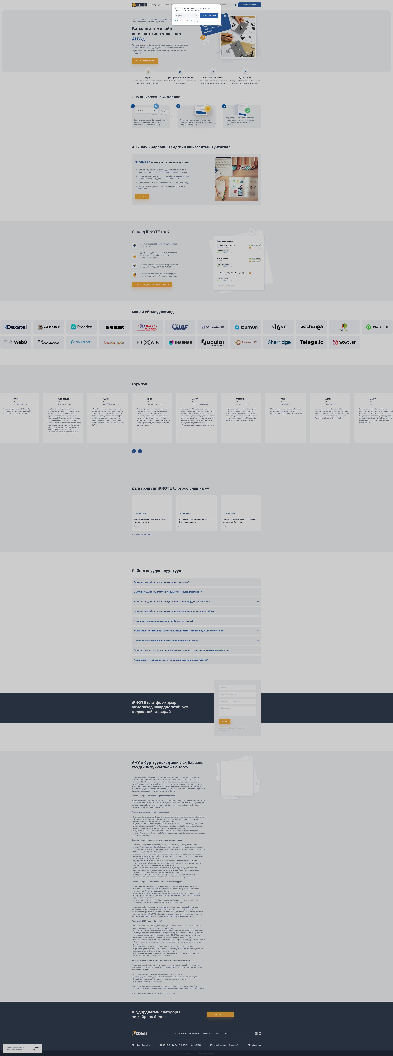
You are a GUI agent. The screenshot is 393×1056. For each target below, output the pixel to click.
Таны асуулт (225, 708)
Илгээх (225, 721)
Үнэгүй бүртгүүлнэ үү (249, 5)
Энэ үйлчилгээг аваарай (145, 61)
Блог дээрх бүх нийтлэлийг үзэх (144, 534)
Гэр (133, 19)
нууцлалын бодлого (224, 730)
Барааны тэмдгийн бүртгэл (161, 19)
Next (140, 451)
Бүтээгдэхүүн (156, 5)
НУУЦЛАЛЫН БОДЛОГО (206, 1053)
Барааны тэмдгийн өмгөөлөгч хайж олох (152, 285)
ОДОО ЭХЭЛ (142, 196)
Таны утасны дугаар (229, 694)
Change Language (209, 15)
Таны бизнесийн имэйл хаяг (232, 701)
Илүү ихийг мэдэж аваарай (14, 1049)
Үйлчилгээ (170, 5)
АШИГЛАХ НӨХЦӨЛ (186, 1053)
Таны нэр (224, 687)
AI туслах (165, 993)
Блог (217, 1033)
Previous (134, 451)
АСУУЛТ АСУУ (220, 1014)
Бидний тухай (207, 1033)
